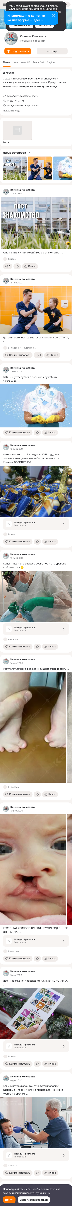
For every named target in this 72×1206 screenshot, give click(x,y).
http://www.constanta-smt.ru (22, 96)
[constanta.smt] (6, 192)
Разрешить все (21, 24)
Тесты (6, 142)
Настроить (44, 24)
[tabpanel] (36, 682)
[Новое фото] (15, 168)
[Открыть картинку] (33, 727)
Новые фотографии (15, 152)
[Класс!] (5, 259)
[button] (17, 51)
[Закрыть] (53, 16)
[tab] (7, 62)
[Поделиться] (17, 266)
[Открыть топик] (36, 253)
